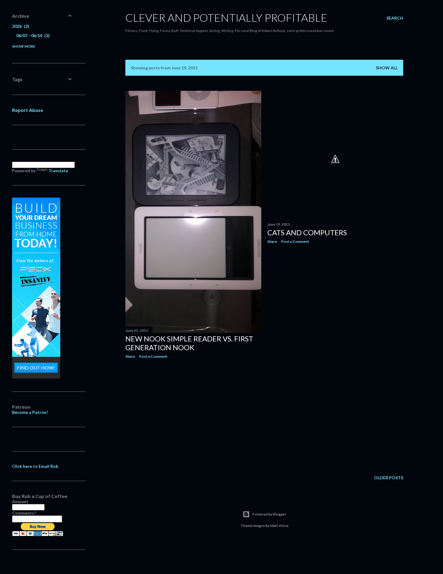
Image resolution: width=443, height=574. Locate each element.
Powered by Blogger (269, 514)
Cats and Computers (307, 232)
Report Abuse (27, 110)
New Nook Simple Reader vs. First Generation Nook (189, 343)
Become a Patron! (30, 412)
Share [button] (130, 356)
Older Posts (388, 477)
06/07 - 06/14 (32, 35)
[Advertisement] (193, 416)
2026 (20, 26)
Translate (58, 170)
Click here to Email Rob (35, 466)
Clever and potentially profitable (226, 17)
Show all (387, 67)
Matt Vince (279, 525)
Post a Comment (153, 356)
